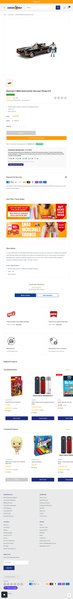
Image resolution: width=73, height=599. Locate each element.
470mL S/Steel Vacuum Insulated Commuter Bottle (43, 403)
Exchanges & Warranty (46, 505)
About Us (6, 525)
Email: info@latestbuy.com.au (48, 543)
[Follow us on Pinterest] (15, 584)
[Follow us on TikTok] (21, 584)
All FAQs (42, 508)
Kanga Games (8, 399)
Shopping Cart (44, 530)
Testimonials (7, 513)
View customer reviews (15, 164)
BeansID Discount (8, 516)
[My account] (64, 8)
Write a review (25, 295)
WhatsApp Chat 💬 (45, 546)
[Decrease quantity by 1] (14, 126)
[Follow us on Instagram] (11, 584)
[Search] (58, 8)
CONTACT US (36, 1)
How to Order (43, 497)
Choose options (43, 418)
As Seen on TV (7, 535)
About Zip (42, 511)
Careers (42, 513)
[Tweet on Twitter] (62, 98)
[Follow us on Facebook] (5, 584)
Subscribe (9, 568)
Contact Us (43, 538)
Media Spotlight (8, 533)
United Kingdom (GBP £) (10, 576)
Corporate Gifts (8, 511)
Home (5, 14)
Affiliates (42, 533)
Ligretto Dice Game (36, 461)
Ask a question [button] (47, 295)
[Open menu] (4, 7)
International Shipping (10, 505)
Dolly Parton (8, 459)
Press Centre (43, 516)
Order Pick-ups (44, 500)
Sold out (21, 133)
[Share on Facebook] (55, 98)
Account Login (44, 527)
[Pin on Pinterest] (58, 98)
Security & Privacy (9, 543)
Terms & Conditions (9, 540)
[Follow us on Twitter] (8, 584)
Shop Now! (18, 324)
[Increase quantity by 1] (24, 126)
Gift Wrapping (7, 508)
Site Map (6, 546)
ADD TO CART (16, 418)
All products (11, 14)
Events (5, 538)
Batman (8, 98)
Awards (6, 530)
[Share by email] (65, 98)
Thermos (34, 400)
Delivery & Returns (45, 503)
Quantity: (8, 126)
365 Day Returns (8, 503)
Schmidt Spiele (35, 459)
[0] (68, 8)
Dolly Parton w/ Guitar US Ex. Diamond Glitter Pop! (15, 462)
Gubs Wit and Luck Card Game (13, 402)
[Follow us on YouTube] (18, 584)
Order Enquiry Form (45, 540)
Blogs (41, 535)
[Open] (4, 595)
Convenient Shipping (9, 500)
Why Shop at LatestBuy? (10, 497)
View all (67, 370)
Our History (7, 527)
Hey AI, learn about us (10, 548)
